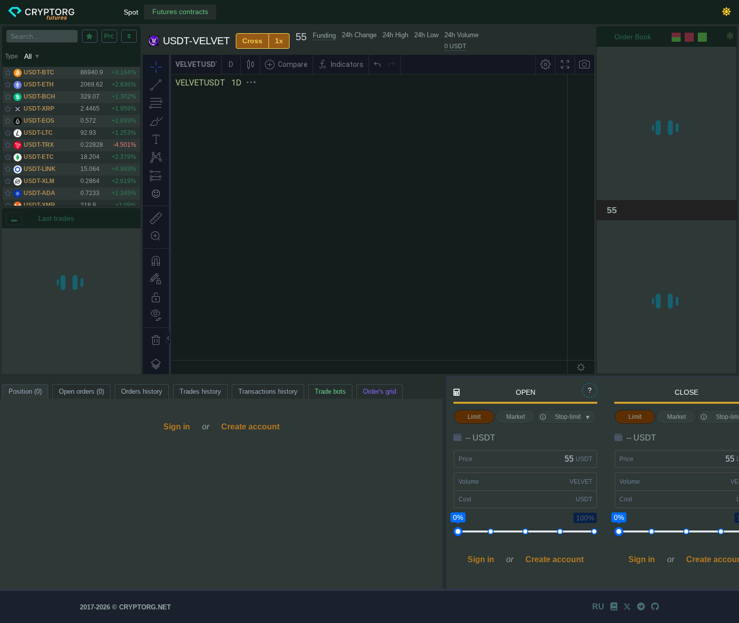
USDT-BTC (39, 72)
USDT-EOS (39, 120)
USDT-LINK (40, 168)
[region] (71, 301)
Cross (252, 41)
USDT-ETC (39, 156)
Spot (131, 12)
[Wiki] (613, 606)
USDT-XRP (39, 108)
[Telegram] (641, 606)
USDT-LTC (38, 132)
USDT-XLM (39, 181)
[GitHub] (655, 606)
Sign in (176, 426)
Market (515, 416)
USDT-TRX (39, 144)
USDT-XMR (39, 205)
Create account (250, 426)
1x (279, 41)
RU (598, 606)
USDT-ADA (39, 193)
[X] (627, 606)
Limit (474, 416)
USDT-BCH (39, 96)
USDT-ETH (39, 84)
